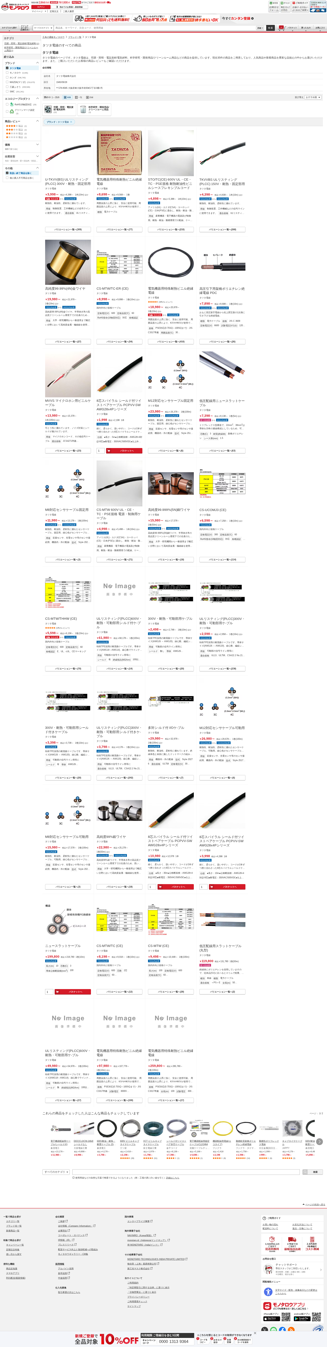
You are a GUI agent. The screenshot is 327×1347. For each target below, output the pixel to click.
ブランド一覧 (74, 37)
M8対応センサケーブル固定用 (67, 510)
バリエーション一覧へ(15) (68, 450)
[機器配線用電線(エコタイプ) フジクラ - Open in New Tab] (223, 1128)
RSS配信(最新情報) (15, 1278)
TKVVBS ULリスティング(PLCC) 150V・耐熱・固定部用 (222, 182)
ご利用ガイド (274, 1218)
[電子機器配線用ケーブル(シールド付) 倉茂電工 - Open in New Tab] (61, 1128)
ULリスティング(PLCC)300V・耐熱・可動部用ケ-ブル (222, 621)
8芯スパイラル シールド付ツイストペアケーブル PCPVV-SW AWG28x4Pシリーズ (119, 405)
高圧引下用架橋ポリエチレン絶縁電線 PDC (222, 291)
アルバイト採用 (66, 1268)
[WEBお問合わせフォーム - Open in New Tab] (273, 6)
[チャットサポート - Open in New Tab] (285, 6)
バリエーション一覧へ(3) (68, 559)
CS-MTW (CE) (158, 946)
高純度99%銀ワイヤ (111, 837)
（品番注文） (24, 28)
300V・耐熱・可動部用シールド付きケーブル (67, 730)
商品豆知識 (11, 1268)
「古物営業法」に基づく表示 (141, 1292)
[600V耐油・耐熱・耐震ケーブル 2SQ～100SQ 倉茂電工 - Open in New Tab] (107, 1128)
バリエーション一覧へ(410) (170, 341)
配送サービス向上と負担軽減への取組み (78, 1249)
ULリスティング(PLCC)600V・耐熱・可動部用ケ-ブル (68, 1053)
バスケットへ (127, 450)
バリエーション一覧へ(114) (222, 559)
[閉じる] (135, 94)
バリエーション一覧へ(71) (120, 559)
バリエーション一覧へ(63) (222, 450)
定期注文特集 (12, 1249)
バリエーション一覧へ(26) (222, 341)
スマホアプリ (12, 1273)
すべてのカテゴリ (41, 28)
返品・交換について (302, 1228)
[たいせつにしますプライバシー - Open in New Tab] (318, 1330)
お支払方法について (302, 1224)
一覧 (80, 97)
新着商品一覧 (12, 1230)
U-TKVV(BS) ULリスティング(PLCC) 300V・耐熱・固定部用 (68, 182)
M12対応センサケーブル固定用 (170, 400)
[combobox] (155, 28)
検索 (270, 28)
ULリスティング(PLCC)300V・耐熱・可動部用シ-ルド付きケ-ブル (119, 732)
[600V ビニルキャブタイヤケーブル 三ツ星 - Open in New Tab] (130, 1128)
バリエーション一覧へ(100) (119, 1100)
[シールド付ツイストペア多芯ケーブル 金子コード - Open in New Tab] (176, 1128)
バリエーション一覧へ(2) (222, 991)
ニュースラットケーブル (63, 946)
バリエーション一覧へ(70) (68, 668)
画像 (69, 97)
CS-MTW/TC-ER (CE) (112, 288)
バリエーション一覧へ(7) (171, 777)
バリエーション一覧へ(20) (171, 668)
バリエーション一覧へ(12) (120, 991)
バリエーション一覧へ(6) (171, 450)
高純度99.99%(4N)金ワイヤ (65, 288)
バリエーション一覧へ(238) (222, 668)
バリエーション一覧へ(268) (222, 229)
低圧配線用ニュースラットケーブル (222, 403)
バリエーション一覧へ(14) (120, 668)
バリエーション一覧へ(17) (68, 1100)
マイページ (37, 11)
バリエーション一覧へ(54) (120, 341)
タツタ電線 (90, 37)
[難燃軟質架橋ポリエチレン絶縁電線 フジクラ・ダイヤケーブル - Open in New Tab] (246, 1128)
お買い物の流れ (270, 1224)
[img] (16, 7)
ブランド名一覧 (14, 1226)
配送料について (270, 1228)
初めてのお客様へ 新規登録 (71, 7)
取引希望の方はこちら (69, 1292)
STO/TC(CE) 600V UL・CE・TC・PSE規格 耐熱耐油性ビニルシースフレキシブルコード (170, 184)
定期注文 (54, 11)
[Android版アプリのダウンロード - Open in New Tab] (308, 1317)
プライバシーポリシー (138, 1297)
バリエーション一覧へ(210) (170, 229)
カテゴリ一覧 (12, 1221)
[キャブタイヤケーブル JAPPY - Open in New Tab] (292, 1128)
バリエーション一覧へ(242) (119, 777)
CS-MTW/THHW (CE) (61, 618)
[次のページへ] (319, 1141)
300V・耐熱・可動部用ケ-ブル (170, 618)
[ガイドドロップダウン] (300, 8)
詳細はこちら (172, 1177)
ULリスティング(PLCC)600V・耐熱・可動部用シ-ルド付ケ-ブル (119, 623)
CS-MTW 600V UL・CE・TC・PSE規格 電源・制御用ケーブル (119, 514)
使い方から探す (14, 1254)
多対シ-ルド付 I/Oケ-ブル (166, 727)
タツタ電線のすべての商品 (61, 45)
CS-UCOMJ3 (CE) (212, 510)
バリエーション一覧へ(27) (68, 341)
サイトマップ (134, 1306)
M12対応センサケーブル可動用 (222, 728)
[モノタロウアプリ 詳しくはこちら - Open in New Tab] (292, 1305)
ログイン (41, 7)
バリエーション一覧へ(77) (120, 229)
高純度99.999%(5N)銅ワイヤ (169, 510)
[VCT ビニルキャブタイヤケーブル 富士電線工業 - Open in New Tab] (153, 1128)
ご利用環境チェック (137, 1301)
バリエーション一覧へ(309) (68, 229)
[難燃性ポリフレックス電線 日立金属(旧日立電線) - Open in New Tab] (269, 1128)
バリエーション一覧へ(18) (171, 559)
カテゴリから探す (9, 28)
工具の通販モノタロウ (53, 37)
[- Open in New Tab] (272, 1244)
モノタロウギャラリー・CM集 (73, 1254)
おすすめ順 (311, 97)
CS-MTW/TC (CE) (110, 946)
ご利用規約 (132, 1282)
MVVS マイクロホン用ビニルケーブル (68, 403)
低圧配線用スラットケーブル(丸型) (220, 948)
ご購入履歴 (68, 11)
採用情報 (59, 1264)
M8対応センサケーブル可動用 (67, 837)
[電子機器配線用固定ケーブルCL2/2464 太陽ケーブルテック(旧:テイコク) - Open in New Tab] (200, 1128)
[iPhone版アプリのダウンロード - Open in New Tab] (276, 1317)
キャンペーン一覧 (15, 1245)
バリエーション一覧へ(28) (171, 991)
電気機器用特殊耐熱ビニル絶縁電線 (119, 182)
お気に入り (320, 28)
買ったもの (306, 28)
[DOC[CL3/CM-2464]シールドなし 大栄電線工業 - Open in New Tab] (84, 1128)
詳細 (259, 28)
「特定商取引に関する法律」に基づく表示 (148, 1287)
